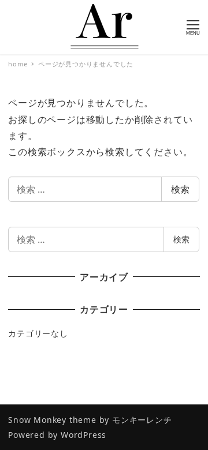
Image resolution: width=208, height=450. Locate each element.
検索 (180, 189)
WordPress (83, 434)
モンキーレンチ (142, 419)
